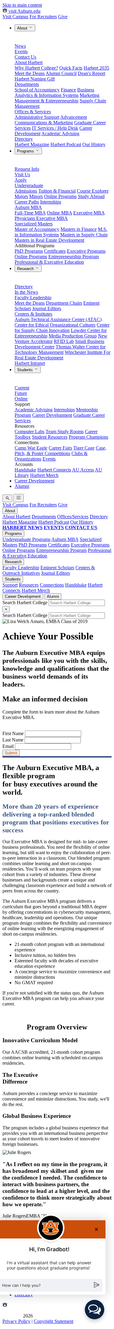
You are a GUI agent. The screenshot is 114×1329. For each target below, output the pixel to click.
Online (21, 398)
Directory (24, 139)
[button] (94, 1309)
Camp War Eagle (31, 447)
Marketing (89, 95)
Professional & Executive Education (49, 262)
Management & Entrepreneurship (46, 100)
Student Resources (49, 437)
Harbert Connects (54, 469)
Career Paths (27, 201)
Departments (27, 84)
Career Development (52, 415)
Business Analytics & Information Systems (54, 92)
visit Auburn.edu (23, 11)
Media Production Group (73, 335)
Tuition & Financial (57, 191)
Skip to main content (22, 5)
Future (21, 393)
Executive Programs (86, 251)
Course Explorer (93, 191)
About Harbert (29, 62)
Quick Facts (70, 67)
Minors (36, 196)
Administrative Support (37, 117)
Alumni (22, 486)
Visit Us (22, 174)
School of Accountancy (37, 89)
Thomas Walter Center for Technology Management (60, 349)
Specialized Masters (34, 223)
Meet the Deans (30, 73)
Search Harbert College (25, 602)
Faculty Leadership (33, 297)
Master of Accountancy (37, 229)
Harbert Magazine (32, 144)
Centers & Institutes (33, 314)
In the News (26, 292)
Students (25, 370)
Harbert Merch (44, 475)
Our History (93, 144)
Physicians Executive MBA (41, 218)
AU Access (83, 469)
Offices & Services (33, 111)
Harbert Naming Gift (35, 78)
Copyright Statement (53, 1321)
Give (62, 16)
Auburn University (26, 1305)
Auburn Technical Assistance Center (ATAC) (58, 319)
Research (26, 268)
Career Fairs (60, 447)
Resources (29, 584)
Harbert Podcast (65, 144)
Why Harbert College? (36, 67)
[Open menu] (18, 498)
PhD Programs (29, 251)
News (20, 46)
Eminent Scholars (57, 567)
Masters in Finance (78, 229)
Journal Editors (46, 308)
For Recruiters (43, 16)
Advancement (73, 117)
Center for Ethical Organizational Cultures (55, 324)
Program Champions (88, 437)
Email (8, 746)
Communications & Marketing (44, 122)
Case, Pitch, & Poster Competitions (60, 450)
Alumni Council (61, 73)
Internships (50, 201)
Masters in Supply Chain (84, 234)
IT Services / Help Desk (55, 128)
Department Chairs (64, 303)
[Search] (7, 498)
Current (22, 387)
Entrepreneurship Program (73, 256)
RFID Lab (64, 341)
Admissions (26, 191)
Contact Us (25, 57)
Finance (68, 89)
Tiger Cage (84, 447)
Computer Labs (29, 431)
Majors (21, 196)
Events (21, 51)
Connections (52, 584)
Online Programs (60, 196)
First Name (13, 733)
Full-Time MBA (30, 212)
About (23, 28)
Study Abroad (91, 196)
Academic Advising (60, 133)
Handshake (25, 469)
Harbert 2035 (96, 67)
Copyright (12, 1315)
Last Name (12, 739)
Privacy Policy (16, 1321)
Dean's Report (91, 73)
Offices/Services (72, 516)
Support (10, 584)
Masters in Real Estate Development (49, 240)
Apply (21, 180)
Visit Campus (15, 16)
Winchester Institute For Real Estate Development (62, 355)
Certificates (55, 251)
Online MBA (59, 212)
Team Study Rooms (65, 431)
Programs (26, 151)
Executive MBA (89, 212)
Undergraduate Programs (26, 539)
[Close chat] (96, 1229)
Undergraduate (29, 185)
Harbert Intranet (30, 363)
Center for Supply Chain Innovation (62, 327)
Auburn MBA (28, 207)
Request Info (27, 169)
